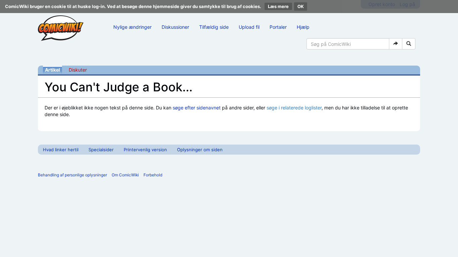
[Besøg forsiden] (60, 28)
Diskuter (78, 70)
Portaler (278, 27)
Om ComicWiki (125, 174)
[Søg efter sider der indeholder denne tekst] (408, 44)
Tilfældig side (214, 27)
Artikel (52, 70)
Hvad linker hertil (60, 149)
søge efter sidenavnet (197, 107)
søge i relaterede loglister (294, 107)
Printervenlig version (145, 149)
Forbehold (153, 174)
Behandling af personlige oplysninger (72, 174)
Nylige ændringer (132, 27)
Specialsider (101, 149)
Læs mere (278, 6)
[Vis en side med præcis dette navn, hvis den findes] (395, 44)
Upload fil (249, 27)
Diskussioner (175, 27)
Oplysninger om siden (200, 149)
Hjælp (303, 27)
